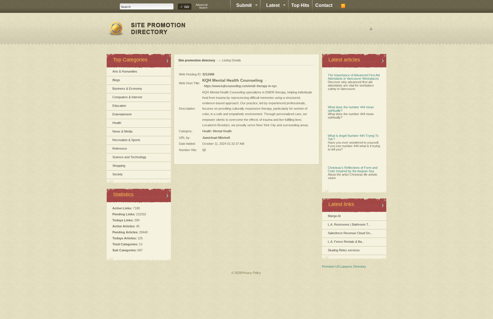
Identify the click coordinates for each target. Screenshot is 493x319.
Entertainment (122, 114)
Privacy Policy (251, 272)
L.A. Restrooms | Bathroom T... (349, 224)
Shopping (118, 165)
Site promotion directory (196, 60)
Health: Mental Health (217, 131)
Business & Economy (127, 88)
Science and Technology (129, 157)
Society (117, 174)
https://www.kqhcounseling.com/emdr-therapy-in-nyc (240, 86)
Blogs (116, 80)
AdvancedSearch (201, 6)
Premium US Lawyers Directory (344, 266)
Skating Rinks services (344, 250)
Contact (323, 5)
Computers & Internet (127, 97)
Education (119, 105)
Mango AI (334, 216)
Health (116, 123)
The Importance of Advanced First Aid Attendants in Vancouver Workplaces (354, 76)
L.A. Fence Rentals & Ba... (346, 241)
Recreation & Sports (126, 140)
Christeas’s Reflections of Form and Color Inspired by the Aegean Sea (352, 169)
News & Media (122, 131)
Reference (119, 148)
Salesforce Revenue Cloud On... (350, 233)
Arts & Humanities (124, 71)
